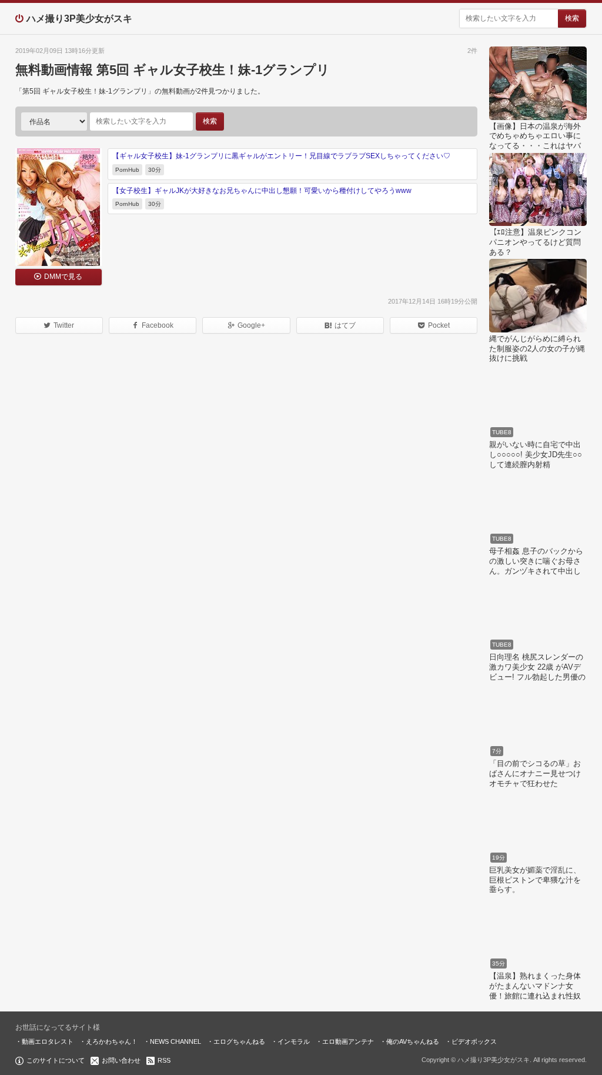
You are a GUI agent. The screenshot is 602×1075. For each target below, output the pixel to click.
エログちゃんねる (239, 1041)
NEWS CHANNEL (175, 1041)
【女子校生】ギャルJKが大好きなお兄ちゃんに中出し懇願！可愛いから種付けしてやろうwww (262, 191)
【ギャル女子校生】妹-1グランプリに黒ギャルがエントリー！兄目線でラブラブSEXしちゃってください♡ (281, 156)
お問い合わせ (121, 1060)
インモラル (293, 1041)
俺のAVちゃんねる (412, 1041)
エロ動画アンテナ (348, 1041)
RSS (164, 1060)
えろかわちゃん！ (112, 1041)
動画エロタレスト (47, 1041)
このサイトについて (55, 1060)
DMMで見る (63, 276)
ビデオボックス (474, 1041)
